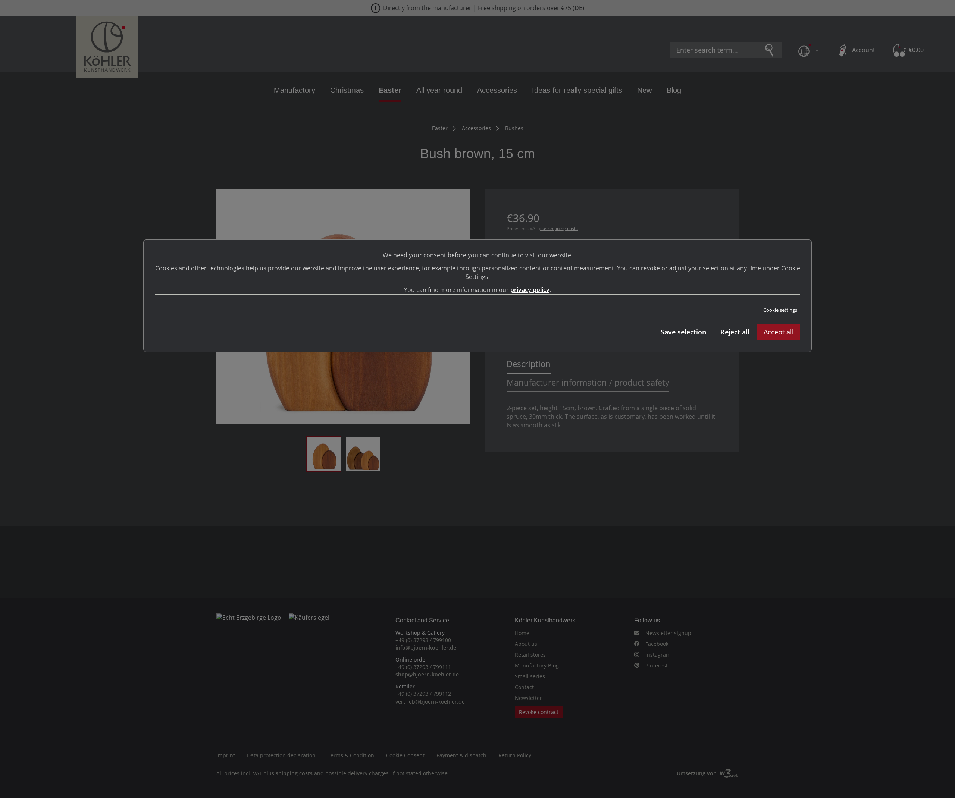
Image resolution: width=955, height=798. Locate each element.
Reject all (734, 331)
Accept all (779, 331)
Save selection (683, 331)
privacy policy (529, 290)
